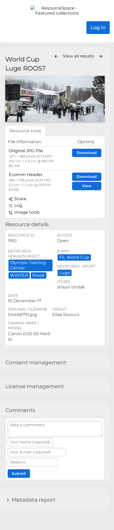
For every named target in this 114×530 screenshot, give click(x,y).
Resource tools (25, 130)
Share (20, 198)
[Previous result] (56, 56)
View (86, 185)
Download (87, 152)
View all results (79, 56)
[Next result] (101, 56)
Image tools (26, 212)
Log (17, 205)
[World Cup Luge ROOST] (55, 99)
